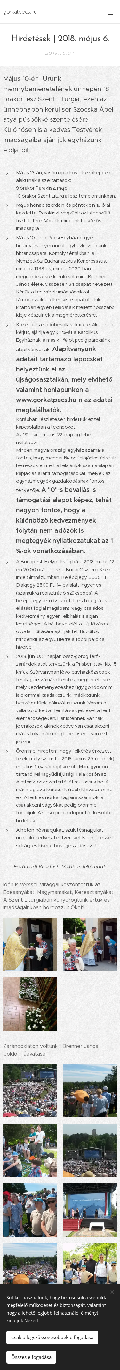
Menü (110, 11)
